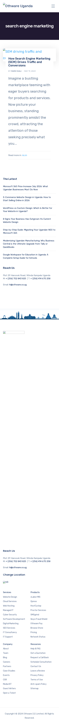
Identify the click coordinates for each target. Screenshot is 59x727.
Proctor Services (38, 610)
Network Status (38, 637)
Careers (6, 662)
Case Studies (9, 671)
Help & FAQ (35, 648)
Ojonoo (34, 601)
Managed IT (8, 610)
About (6, 648)
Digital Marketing (10, 623)
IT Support (8, 637)
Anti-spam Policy (39, 684)
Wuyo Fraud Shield (39, 619)
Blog (24, 155)
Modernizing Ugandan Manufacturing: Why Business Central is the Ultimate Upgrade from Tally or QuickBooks (28, 243)
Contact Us (36, 666)
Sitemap (35, 688)
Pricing (34, 632)
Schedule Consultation (41, 662)
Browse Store (37, 628)
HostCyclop (36, 606)
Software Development (14, 619)
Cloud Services (10, 601)
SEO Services (9, 628)
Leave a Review (38, 671)
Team (5, 653)
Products (35, 592)
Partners (7, 666)
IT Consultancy (10, 632)
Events (6, 675)
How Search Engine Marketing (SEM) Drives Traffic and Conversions (29, 62)
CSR (5, 679)
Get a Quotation (38, 653)
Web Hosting (9, 606)
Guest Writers (9, 688)
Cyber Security (10, 614)
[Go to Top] (53, 720)
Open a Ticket (9, 693)
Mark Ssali (16, 71)
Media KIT (7, 684)
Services (7, 592)
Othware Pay (37, 623)
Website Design (10, 597)
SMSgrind (35, 614)
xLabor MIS (36, 597)
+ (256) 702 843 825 (16, 278)
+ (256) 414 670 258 (40, 278)
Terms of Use (37, 679)
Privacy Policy (37, 675)
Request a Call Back (40, 657)
